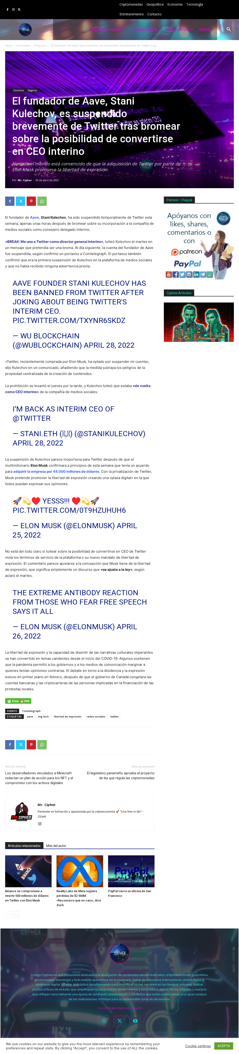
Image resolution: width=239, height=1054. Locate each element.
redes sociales (96, 716)
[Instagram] (13, 10)
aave (30, 716)
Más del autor (56, 846)
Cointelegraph (31, 711)
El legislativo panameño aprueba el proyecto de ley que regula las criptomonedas (121, 775)
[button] (228, 29)
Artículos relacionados (24, 846)
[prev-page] (8, 914)
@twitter (31, 418)
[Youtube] (135, 1021)
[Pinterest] (31, 201)
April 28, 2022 (109, 345)
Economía (23, 46)
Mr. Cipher (25, 180)
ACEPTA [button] (224, 1046)
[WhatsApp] (42, 201)
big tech (43, 716)
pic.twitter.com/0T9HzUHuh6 (69, 510)
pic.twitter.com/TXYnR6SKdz (69, 320)
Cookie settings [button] (198, 1046)
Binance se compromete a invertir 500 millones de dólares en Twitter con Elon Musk (27, 895)
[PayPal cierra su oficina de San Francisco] (131, 871)
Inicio (8, 46)
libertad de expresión (67, 716)
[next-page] (15, 914)
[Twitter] (19, 10)
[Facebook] (8, 10)
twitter (114, 716)
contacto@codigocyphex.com (120, 1008)
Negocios (40, 46)
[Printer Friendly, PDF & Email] (18, 701)
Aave (34, 217)
